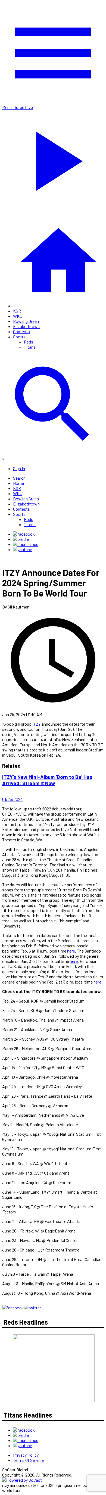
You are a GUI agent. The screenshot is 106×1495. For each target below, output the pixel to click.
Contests (21, 331)
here (71, 950)
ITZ (35, 723)
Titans (30, 346)
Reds (28, 341)
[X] (21, 539)
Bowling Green (26, 321)
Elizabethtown (26, 326)
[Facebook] (24, 533)
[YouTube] (22, 549)
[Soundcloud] (25, 544)
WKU (17, 316)
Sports (19, 336)
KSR (17, 310)
